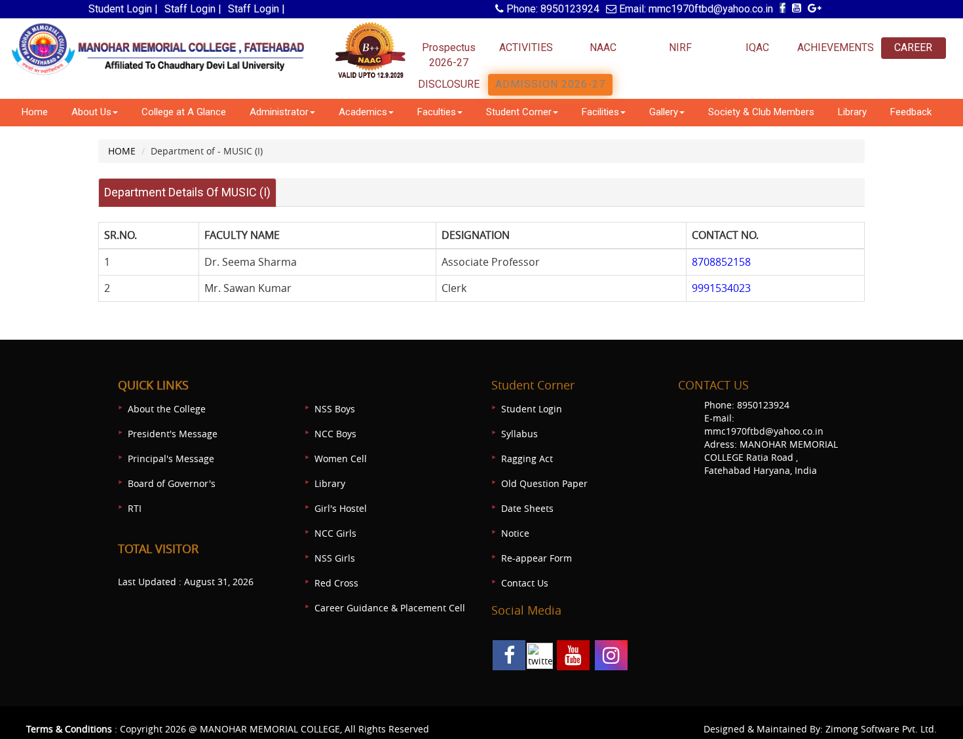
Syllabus (519, 433)
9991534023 (721, 288)
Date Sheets (527, 508)
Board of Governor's (172, 483)
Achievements (835, 47)
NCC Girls (335, 533)
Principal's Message (171, 458)
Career (913, 47)
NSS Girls (334, 558)
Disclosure (449, 84)
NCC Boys (335, 433)
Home (35, 112)
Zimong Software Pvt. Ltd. (881, 729)
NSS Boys (334, 409)
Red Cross (336, 583)
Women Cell (340, 458)
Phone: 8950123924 (551, 9)
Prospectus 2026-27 (449, 55)
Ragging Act (527, 458)
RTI (135, 508)
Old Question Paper (544, 483)
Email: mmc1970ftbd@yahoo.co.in (694, 9)
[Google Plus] (814, 8)
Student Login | (123, 9)
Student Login (531, 409)
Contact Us (524, 583)
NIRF (680, 47)
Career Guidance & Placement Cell (389, 608)
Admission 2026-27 (550, 84)
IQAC (757, 47)
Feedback (911, 112)
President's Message (172, 433)
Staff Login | (192, 9)
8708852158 (721, 262)
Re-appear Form (536, 558)
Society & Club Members (761, 112)
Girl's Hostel (340, 508)
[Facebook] (782, 8)
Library (852, 112)
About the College (167, 409)
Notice (515, 533)
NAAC (603, 47)
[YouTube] (796, 8)
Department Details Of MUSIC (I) (187, 192)
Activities (526, 47)
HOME (122, 151)
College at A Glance (184, 112)
